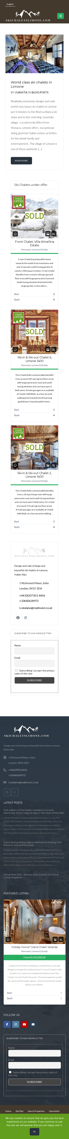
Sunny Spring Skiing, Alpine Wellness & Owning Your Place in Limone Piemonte (33, 843)
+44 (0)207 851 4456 (32, 595)
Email (17, 657)
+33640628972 (29, 600)
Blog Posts (39, 92)
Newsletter (54, 1111)
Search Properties (36, 1111)
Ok (34, 1132)
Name (18, 645)
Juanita (21, 92)
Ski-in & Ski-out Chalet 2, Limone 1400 (34, 474)
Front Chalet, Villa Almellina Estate (34, 243)
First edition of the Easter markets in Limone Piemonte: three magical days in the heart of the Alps (34, 811)
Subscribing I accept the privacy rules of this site (34, 672)
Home (8, 1111)
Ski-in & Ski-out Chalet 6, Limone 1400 (35, 359)
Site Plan (20, 1111)
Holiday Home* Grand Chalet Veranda (35, 947)
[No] (64, 1126)
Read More (21, 160)
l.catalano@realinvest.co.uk (35, 607)
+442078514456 (17, 769)
